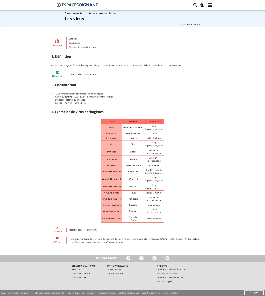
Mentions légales (164, 281)
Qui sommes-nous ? (81, 273)
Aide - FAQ (77, 269)
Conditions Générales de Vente (171, 277)
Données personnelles (167, 273)
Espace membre (114, 269)
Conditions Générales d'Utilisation (172, 269)
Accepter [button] (254, 293)
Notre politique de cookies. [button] (166, 293)
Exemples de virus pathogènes (82, 47)
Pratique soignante (73, 13)
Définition (73, 38)
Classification (74, 43)
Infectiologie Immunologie (95, 13)
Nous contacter (79, 277)
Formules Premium (115, 273)
